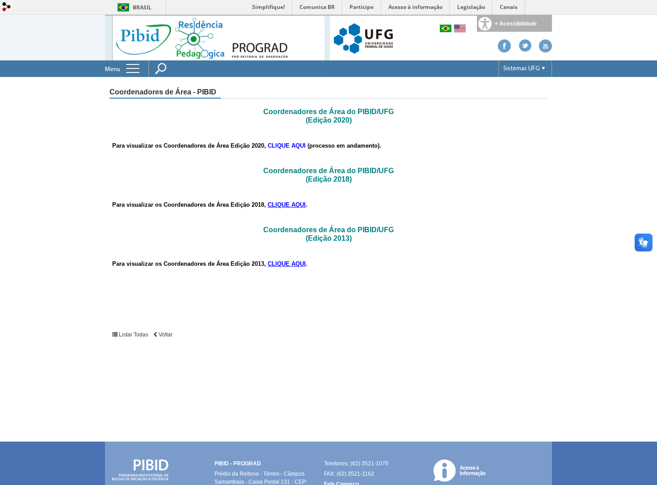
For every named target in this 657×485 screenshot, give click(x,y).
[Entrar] (6, 7)
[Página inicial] (218, 37)
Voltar (165, 335)
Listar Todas (134, 335)
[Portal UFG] (363, 38)
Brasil (142, 7)
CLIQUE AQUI (287, 204)
